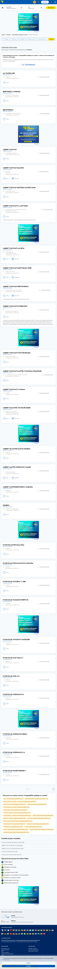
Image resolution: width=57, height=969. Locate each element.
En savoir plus (6, 959)
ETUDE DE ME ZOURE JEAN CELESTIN (11, 854)
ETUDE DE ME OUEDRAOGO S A (14, 752)
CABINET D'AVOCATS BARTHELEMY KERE (17, 268)
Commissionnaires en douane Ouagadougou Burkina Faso (16, 812)
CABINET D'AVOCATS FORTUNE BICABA (16, 353)
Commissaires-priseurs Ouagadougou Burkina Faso (15, 810)
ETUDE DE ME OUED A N (11, 676)
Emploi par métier (5, 949)
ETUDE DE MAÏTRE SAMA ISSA (13, 545)
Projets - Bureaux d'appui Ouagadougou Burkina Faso (15, 829)
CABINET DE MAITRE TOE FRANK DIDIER (16, 408)
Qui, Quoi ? (9, 7)
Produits (23, 39)
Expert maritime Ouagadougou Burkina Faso (43, 815)
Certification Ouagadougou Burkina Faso (36, 804)
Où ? (29, 7)
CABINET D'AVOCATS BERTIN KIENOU (16, 286)
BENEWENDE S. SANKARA (11, 91)
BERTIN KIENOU (8, 110)
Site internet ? (42, 39)
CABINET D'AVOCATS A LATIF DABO (15, 206)
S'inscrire (45, 2)
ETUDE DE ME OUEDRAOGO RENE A (15, 734)
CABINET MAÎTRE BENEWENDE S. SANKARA (18, 487)
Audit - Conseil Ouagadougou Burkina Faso (13, 798)
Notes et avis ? (32, 39)
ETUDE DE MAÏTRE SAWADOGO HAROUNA (18, 563)
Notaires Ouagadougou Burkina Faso (33, 826)
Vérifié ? (7, 39)
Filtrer (52, 39)
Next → (53, 789)
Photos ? (15, 39)
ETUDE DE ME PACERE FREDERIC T (14, 771)
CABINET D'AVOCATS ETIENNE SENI (15, 306)
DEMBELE (6, 505)
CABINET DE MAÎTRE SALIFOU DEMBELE (16, 449)
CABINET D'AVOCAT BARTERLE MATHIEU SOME (19, 187)
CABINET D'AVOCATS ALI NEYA (13, 248)
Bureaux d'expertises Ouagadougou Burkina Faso (36, 798)
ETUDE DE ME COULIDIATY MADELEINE (16, 639)
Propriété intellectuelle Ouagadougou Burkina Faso (41, 829)
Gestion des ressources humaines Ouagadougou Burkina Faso (17, 821)
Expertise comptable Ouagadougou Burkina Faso (39, 818)
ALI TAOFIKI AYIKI (9, 73)
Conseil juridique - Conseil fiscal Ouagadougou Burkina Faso (17, 815)
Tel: (44, 77)
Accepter (28, 966)
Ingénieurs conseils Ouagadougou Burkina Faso (38, 824)
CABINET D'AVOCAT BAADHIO (13, 168)
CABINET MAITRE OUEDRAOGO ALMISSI (17, 467)
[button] (51, 2)
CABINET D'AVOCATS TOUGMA (14, 389)
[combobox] (3, 7)
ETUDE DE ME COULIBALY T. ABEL (14, 581)
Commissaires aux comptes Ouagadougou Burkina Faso (16, 807)
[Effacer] (21, 7)
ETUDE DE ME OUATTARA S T (13, 658)
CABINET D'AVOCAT (10, 149)
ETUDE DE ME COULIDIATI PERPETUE (15, 600)
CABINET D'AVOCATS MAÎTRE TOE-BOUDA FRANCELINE (22, 371)
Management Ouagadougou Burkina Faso (13, 826)
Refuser (29, 963)
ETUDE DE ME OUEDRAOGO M (13, 694)
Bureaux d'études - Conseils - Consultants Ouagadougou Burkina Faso (19, 801)
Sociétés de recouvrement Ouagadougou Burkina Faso (16, 832)
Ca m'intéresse (30, 65)
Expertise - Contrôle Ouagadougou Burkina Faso (14, 818)
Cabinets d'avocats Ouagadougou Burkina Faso (14, 804)
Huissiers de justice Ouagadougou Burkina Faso (14, 824)
